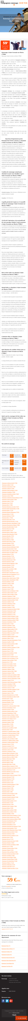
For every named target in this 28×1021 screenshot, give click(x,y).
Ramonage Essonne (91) (7, 954)
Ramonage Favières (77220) (8, 709)
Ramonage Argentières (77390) (8, 492)
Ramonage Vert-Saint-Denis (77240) (9, 861)
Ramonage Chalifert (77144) (8, 601)
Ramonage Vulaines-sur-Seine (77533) (10, 868)
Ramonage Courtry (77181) (8, 693)
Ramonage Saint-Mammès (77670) (9, 820)
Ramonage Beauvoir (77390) (8, 528)
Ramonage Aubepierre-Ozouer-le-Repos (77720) (12, 497)
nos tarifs (8, 886)
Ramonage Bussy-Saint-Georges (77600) (10, 578)
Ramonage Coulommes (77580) (8, 683)
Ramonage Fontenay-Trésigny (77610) (10, 715)
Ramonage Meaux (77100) (7, 760)
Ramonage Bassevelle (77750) (8, 519)
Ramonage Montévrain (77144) (8, 769)
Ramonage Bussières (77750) (8, 576)
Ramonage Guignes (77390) (8, 722)
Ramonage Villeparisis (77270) (8, 864)
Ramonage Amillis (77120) (7, 484)
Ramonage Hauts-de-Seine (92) (8, 957)
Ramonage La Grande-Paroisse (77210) (10, 735)
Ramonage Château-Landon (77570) (9, 629)
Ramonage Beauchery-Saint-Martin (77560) (11, 523)
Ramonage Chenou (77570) (8, 649)
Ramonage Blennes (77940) (8, 539)
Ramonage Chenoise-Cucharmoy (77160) (10, 647)
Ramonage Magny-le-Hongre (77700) (10, 753)
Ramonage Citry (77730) (7, 662)
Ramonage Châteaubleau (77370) (9, 631)
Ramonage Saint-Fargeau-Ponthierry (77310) (11, 815)
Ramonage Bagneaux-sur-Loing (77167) (10, 506)
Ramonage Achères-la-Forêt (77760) (9, 483)
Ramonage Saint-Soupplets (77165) (9, 828)
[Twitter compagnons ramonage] (7, 1000)
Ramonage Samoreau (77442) (8, 833)
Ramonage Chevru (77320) (7, 654)
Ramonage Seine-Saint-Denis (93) (9, 960)
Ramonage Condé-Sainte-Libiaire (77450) (11, 676)
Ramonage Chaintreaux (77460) (8, 596)
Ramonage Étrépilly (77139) (8, 702)
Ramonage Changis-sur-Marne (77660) (10, 618)
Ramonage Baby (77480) (7, 505)
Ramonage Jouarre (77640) (7, 725)
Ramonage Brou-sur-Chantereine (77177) (10, 574)
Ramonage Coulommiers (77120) (9, 685)
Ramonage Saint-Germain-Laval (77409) (10, 817)
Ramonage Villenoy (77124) (8, 862)
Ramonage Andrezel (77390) (8, 488)
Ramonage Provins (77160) (8, 804)
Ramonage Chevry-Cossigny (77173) (10, 656)
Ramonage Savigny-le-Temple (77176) (10, 835)
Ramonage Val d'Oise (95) (7, 966)
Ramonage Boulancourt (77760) (8, 559)
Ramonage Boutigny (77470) (8, 565)
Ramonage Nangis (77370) (7, 782)
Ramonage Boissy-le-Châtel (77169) (9, 552)
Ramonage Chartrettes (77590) (8, 625)
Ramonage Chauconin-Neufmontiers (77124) (11, 640)
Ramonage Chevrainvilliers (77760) (9, 652)
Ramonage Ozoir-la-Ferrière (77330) (9, 793)
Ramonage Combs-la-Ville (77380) (9, 671)
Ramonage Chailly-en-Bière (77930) (9, 594)
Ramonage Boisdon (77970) (8, 543)
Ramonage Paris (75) (6, 945)
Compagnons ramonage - (14, 4)
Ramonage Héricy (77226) (7, 724)
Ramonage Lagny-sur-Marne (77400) (10, 738)
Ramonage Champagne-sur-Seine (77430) (11, 609)
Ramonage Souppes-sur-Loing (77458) (10, 841)
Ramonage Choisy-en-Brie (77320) (9, 660)
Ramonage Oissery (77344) (8, 789)
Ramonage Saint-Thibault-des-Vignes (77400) (11, 830)
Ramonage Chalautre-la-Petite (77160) (10, 599)
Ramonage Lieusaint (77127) (8, 746)
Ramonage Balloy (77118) (7, 510)
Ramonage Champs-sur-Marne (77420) (10, 616)
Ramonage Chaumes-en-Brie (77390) (10, 643)
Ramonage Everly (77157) (7, 704)
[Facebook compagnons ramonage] (3, 1000)
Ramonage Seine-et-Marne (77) (8, 948)
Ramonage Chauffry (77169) (8, 641)
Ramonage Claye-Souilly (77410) (9, 663)
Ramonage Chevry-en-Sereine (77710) (10, 658)
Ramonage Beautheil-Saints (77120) (9, 526)
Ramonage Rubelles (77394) (8, 813)
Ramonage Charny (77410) (7, 623)
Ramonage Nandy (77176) (7, 780)
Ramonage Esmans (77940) (8, 700)
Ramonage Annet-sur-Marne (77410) (9, 490)
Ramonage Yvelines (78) (7, 951)
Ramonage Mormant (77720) (8, 777)
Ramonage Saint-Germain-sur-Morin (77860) (11, 819)
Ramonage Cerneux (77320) (8, 587)
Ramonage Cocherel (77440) (8, 667)
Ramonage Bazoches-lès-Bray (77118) (10, 521)
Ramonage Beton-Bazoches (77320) (9, 534)
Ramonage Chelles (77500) (7, 645)
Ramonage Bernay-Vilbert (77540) (9, 532)
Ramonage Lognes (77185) (7, 749)
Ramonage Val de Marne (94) (8, 963)
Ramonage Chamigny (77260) (8, 607)
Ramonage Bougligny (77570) (8, 557)
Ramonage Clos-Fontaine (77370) (9, 665)
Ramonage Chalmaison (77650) (8, 603)
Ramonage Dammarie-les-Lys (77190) (10, 694)
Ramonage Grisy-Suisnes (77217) (9, 718)
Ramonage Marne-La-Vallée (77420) (9, 757)
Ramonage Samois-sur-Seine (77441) (10, 831)
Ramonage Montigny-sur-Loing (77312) (10, 771)
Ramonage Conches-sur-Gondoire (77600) (11, 674)
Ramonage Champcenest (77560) (9, 610)
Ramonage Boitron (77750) (8, 554)
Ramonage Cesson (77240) (7, 589)
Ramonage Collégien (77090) (8, 669)
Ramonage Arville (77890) (7, 495)
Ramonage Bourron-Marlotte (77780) (10, 563)
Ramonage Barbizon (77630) (8, 515)
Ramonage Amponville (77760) (8, 486)
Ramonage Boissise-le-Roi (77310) (9, 548)
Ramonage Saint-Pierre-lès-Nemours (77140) (11, 826)
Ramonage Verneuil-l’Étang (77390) (9, 859)
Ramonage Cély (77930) (7, 585)
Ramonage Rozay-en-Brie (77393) (9, 811)
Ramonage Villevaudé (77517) (8, 866)
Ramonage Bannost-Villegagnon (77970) (10, 512)
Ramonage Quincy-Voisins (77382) (9, 806)
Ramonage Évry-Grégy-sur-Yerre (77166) (10, 705)
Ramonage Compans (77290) (8, 673)
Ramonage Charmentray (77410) (9, 621)
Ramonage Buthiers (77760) (8, 581)
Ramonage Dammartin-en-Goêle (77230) (10, 696)
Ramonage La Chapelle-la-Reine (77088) (10, 731)
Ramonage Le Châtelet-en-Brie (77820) (10, 740)
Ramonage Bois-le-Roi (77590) (8, 541)
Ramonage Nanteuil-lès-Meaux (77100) (10, 784)
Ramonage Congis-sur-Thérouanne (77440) (11, 678)
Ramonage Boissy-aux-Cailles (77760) (10, 550)
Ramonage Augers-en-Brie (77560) (9, 499)
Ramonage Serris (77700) (7, 837)
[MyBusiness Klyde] (14, 1015)
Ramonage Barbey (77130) (7, 514)
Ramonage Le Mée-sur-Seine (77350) (10, 742)
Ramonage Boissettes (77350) (8, 545)
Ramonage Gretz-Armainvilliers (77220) (10, 716)
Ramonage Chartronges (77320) (8, 627)
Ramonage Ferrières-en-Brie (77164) (9, 711)
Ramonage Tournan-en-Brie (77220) (9, 848)
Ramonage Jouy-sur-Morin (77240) (9, 727)
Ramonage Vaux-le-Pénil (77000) (9, 857)
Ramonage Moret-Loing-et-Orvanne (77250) (11, 775)
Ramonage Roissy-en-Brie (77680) (9, 809)
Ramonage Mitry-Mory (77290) (8, 764)
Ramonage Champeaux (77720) (8, 614)
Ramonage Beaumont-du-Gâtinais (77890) (11, 525)
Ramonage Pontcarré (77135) (8, 799)
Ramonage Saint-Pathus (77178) (9, 824)
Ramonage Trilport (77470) (7, 850)
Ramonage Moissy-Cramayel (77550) (10, 766)
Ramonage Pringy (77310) (7, 802)
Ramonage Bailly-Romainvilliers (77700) (10, 508)
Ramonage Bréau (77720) (7, 570)
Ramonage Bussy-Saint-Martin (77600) (10, 579)
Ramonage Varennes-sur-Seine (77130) (10, 853)
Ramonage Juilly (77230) (7, 729)
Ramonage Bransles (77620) (8, 567)
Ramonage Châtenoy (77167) (8, 634)
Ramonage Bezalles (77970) (8, 536)
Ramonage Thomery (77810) (8, 842)
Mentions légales (16, 1012)
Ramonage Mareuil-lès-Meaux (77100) (10, 755)
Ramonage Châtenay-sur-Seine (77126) (10, 632)
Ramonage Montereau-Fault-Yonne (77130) (11, 767)
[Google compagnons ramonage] (11, 1000)
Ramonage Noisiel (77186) (7, 788)
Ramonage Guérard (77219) (8, 720)
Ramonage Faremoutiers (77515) (9, 707)
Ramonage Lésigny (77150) (8, 744)
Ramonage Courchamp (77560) (8, 691)
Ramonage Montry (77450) (7, 773)
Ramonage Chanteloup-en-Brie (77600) (10, 620)
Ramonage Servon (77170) (7, 839)
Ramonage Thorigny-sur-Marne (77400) (10, 844)
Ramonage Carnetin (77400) (8, 583)
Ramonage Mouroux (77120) (8, 778)
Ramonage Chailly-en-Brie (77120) (9, 592)
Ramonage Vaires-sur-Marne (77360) (10, 851)
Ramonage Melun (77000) (7, 762)
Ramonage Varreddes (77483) (8, 855)
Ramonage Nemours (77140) (8, 786)
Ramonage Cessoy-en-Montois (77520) (10, 590)
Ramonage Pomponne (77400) (8, 795)
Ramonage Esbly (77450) (7, 698)
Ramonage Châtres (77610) (8, 638)
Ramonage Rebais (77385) (7, 808)
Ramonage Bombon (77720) (8, 556)
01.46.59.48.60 (21, 1018)
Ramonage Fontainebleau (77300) (9, 713)
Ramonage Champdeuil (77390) (8, 612)
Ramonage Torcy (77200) (7, 846)
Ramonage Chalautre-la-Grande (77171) (10, 598)
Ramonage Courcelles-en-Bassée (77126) (10, 689)
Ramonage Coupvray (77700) (8, 687)
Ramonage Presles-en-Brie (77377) (9, 800)
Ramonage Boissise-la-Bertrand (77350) (10, 547)
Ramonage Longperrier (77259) (8, 751)
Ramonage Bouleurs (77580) (8, 561)
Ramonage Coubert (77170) (8, 680)
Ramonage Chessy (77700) (7, 651)
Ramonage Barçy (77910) (7, 517)
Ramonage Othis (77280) (7, 791)
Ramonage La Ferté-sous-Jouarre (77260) (10, 733)
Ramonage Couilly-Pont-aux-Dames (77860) (11, 682)
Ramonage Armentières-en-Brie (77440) (10, 494)
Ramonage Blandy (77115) (7, 537)
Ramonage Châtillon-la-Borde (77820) (10, 636)
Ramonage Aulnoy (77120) (7, 501)
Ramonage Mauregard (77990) (8, 758)
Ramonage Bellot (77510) (7, 530)
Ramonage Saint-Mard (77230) (8, 822)
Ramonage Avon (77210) (7, 503)
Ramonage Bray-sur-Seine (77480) (9, 568)
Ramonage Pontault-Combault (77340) (10, 797)
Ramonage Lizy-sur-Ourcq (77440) (9, 747)
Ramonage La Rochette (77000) (8, 736)
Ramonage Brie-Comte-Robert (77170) (10, 572)
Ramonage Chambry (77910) (8, 605)
